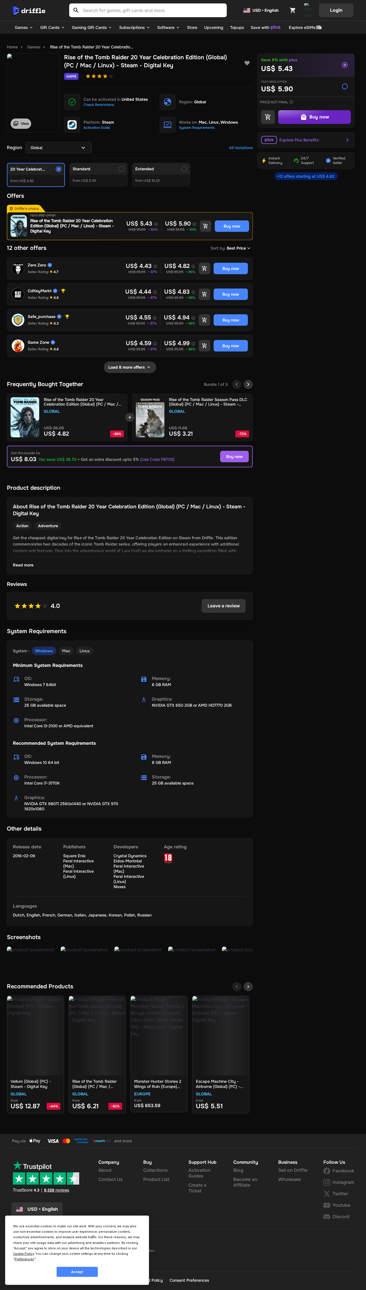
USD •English (42, 1209)
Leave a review (224, 606)
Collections (155, 1170)
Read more (23, 565)
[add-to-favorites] (247, 63)
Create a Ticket (197, 1188)
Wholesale (289, 1179)
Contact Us (110, 1179)
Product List (156, 1179)
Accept (77, 1272)
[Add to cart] (205, 226)
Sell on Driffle (292, 1170)
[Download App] (308, 10)
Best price (236, 248)
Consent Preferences (189, 1280)
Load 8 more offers (126, 367)
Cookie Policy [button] (23, 1254)
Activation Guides (199, 1173)
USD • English (265, 10)
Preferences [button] (24, 1259)
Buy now (234, 456)
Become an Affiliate (245, 1182)
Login (336, 10)
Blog (238, 1170)
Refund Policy (150, 1280)
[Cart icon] (293, 10)
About (105, 1170)
